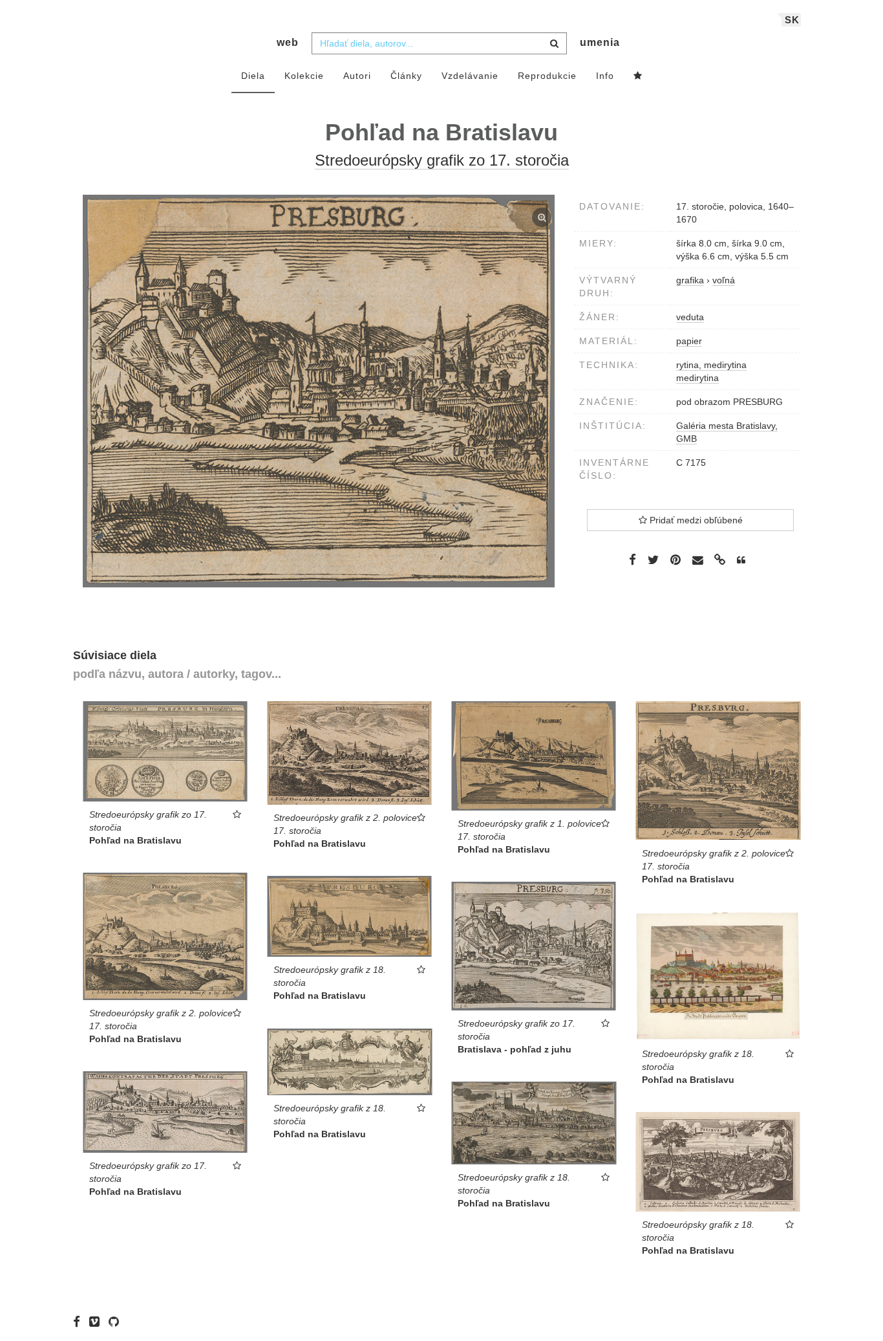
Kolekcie (304, 76)
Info (605, 76)
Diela (253, 76)
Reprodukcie (547, 76)
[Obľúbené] (638, 76)
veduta (690, 317)
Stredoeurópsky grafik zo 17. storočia (442, 160)
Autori (357, 76)
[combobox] (439, 43)
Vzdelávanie (470, 76)
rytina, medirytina (711, 365)
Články (406, 76)
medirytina (697, 378)
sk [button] (792, 19)
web (288, 42)
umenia (600, 42)
